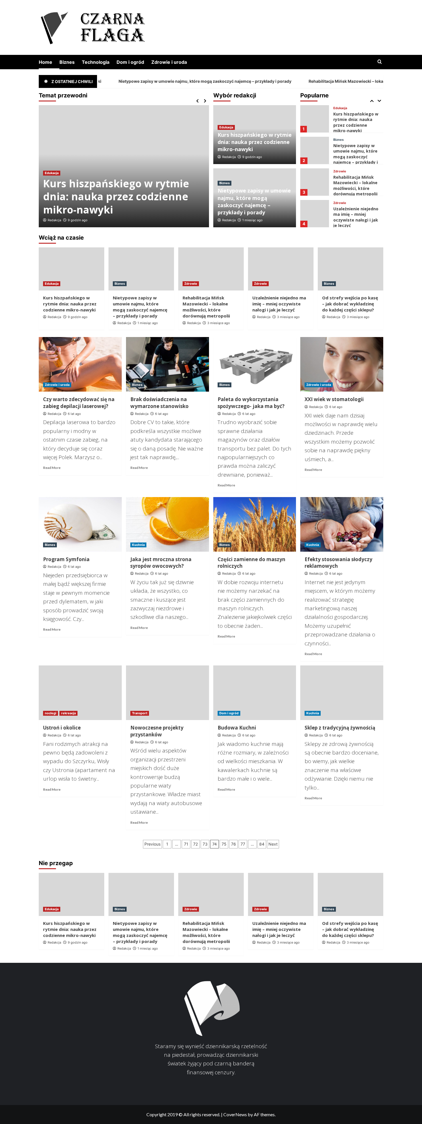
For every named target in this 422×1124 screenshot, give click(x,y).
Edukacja (52, 173)
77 (243, 844)
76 (233, 844)
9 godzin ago (78, 220)
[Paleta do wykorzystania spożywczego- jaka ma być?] (254, 364)
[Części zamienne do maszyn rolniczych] (254, 524)
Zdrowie (339, 159)
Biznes (67, 62)
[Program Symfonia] (80, 524)
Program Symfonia (66, 559)
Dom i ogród (130, 62)
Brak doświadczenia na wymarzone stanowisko (159, 402)
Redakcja (54, 220)
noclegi (50, 713)
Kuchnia (138, 545)
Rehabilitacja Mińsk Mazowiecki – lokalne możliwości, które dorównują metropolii (355, 174)
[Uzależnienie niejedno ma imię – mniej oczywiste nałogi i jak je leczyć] (314, 201)
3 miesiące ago (218, 323)
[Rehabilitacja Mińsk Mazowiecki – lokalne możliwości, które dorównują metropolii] (314, 170)
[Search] (379, 62)
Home (45, 62)
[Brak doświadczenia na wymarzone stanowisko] (167, 364)
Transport (139, 713)
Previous (152, 844)
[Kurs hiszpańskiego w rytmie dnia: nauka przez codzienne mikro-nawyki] (314, 107)
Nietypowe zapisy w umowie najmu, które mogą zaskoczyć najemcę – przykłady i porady (167, 81)
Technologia (95, 62)
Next (273, 844)
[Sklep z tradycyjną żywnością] (341, 692)
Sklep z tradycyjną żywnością (340, 727)
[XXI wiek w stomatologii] (341, 364)
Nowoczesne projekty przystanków (156, 731)
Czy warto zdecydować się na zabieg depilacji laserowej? (79, 402)
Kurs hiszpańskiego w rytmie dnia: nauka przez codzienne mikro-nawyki (116, 196)
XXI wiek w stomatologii (334, 399)
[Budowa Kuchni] (254, 692)
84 (261, 844)
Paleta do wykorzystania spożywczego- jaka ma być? (251, 402)
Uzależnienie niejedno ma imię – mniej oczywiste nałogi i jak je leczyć (355, 205)
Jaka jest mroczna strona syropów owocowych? (160, 562)
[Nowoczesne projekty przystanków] (167, 692)
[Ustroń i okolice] (80, 692)
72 (195, 844)
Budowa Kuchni (237, 727)
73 (205, 844)
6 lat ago (74, 414)
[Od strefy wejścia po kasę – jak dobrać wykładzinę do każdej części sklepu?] (350, 268)
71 (186, 844)
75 (224, 844)
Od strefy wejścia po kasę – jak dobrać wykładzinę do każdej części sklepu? (350, 304)
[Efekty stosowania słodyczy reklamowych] (341, 524)
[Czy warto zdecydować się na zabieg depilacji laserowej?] (80, 364)
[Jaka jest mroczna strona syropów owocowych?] (167, 524)
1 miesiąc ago (252, 220)
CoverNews (235, 1114)
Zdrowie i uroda (169, 62)
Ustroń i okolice (62, 727)
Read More (52, 467)
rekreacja (68, 713)
